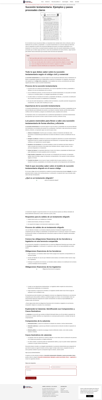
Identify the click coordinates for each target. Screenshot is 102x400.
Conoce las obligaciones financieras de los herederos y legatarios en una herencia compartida (51, 63)
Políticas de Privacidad (65, 392)
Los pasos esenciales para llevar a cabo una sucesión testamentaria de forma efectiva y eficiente (49, 59)
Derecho (47, 1)
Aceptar (89, 396)
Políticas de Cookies (64, 390)
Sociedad (77, 1)
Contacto (62, 389)
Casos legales (65, 1)
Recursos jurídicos (55, 1)
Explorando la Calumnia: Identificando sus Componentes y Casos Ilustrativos (47, 65)
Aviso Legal (63, 388)
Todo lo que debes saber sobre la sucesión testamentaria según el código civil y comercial (48, 58)
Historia (71, 1)
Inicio (42, 1)
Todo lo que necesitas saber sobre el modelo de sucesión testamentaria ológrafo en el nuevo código (52, 62)
